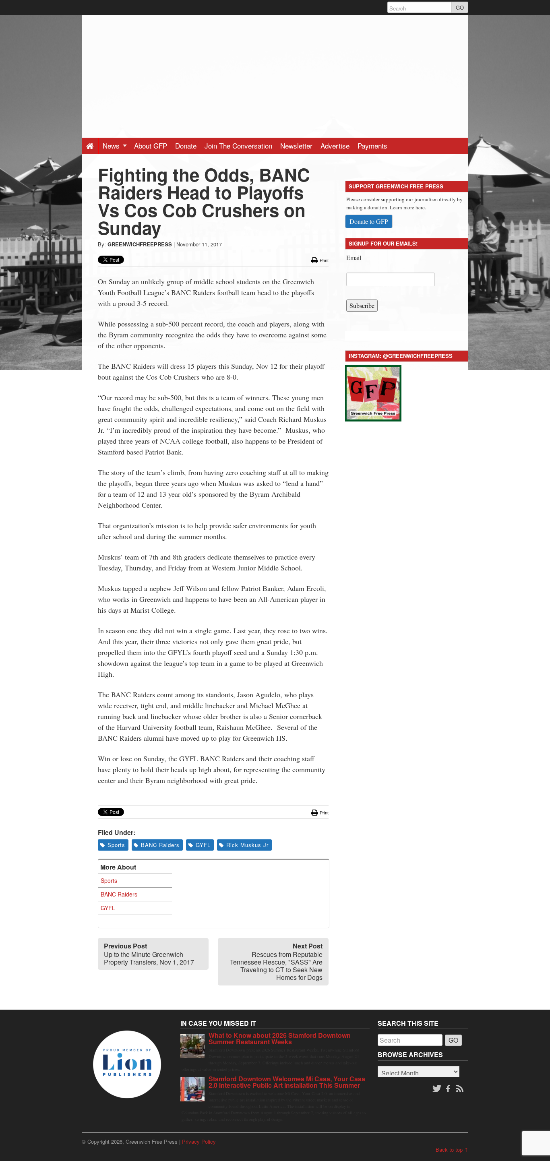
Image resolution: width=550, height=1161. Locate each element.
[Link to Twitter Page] (436, 1089)
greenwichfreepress (140, 244)
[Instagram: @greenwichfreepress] (373, 392)
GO (460, 7)
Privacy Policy (199, 1141)
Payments (372, 145)
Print (323, 260)
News (112, 145)
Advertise (334, 145)
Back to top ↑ (452, 1149)
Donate (185, 145)
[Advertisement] (275, 71)
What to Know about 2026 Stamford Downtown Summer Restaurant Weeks (280, 1038)
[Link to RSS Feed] (460, 1089)
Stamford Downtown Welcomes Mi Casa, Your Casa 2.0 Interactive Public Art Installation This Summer (287, 1082)
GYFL (203, 845)
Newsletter (296, 145)
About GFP (150, 145)
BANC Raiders (160, 845)
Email (353, 257)
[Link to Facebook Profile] (449, 1089)
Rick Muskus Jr (247, 845)
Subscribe (361, 305)
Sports (116, 845)
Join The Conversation (238, 145)
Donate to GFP (368, 221)
